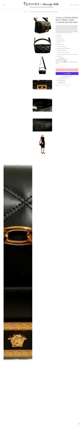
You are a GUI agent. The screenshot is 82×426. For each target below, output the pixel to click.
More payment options (67, 76)
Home (25, 11)
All (27, 11)
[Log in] (73, 5)
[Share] (60, 85)
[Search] (71, 5)
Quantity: (57, 63)
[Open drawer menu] (4, 5)
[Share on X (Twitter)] (66, 85)
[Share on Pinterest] (68, 85)
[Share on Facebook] (63, 85)
